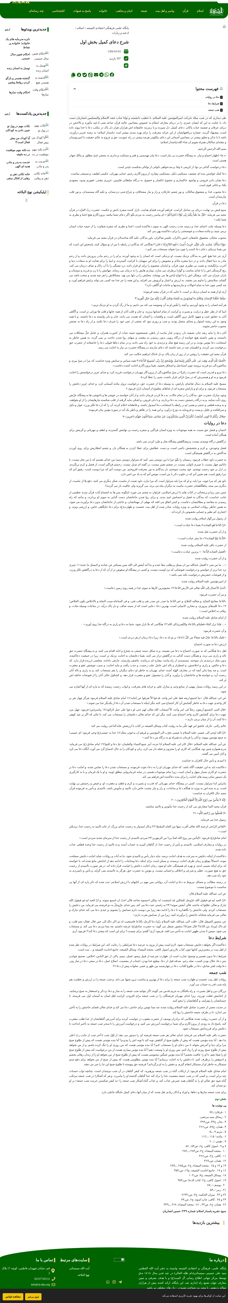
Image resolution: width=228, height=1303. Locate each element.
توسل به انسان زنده (18, 68)
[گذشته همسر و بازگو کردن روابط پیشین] (40, 80)
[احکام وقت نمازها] (40, 92)
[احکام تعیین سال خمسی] (40, 56)
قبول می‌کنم (33, 1296)
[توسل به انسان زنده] (40, 68)
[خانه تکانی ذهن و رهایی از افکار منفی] (40, 176)
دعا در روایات (212, 97)
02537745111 (42, 1278)
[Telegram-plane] (120, 1282)
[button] (200, 11)
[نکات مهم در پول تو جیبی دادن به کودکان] (40, 128)
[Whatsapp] (107, 1282)
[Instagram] (113, 1282)
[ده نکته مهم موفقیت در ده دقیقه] (40, 152)
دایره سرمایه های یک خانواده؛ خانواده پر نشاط (18, 43)
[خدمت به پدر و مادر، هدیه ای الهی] (40, 164)
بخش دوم (220, 1098)
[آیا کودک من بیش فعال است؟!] (40, 140)
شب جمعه (213, 110)
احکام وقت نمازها (19, 92)
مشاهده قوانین (13, 1296)
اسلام (80, 27)
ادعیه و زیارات (120, 32)
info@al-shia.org (40, 1284)
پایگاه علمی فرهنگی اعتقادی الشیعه (108, 27)
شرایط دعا (213, 103)
